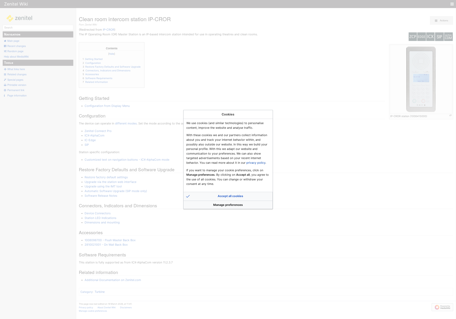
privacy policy (255, 162)
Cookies (228, 114)
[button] (228, 196)
